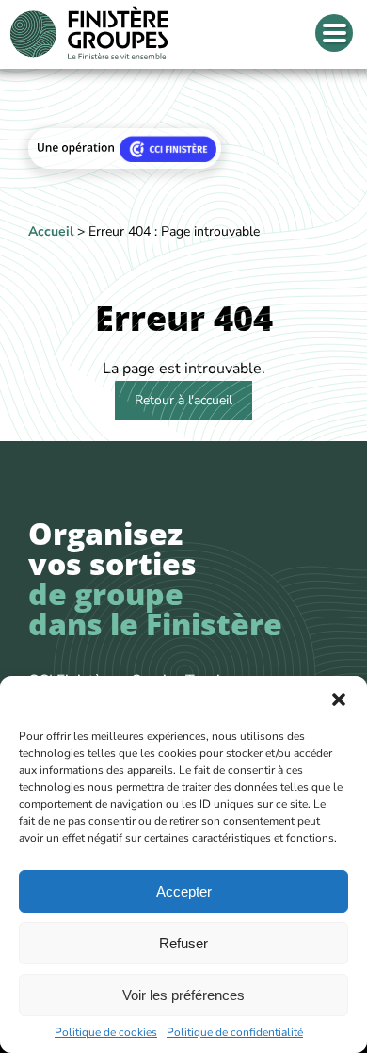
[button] (338, 699)
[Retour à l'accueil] (89, 34)
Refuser (183, 943)
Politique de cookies (106, 1032)
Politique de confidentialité (235, 1032)
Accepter (184, 891)
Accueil (50, 231)
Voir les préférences (183, 995)
